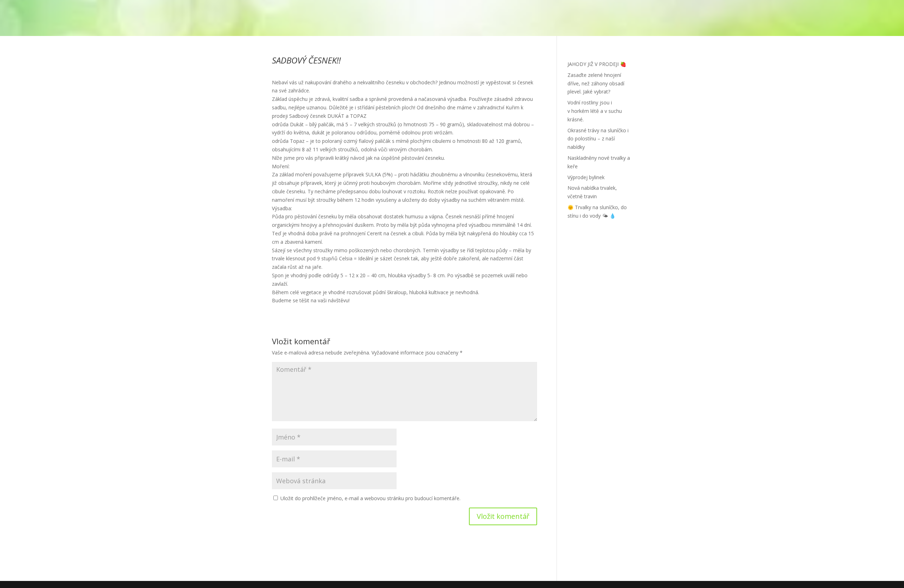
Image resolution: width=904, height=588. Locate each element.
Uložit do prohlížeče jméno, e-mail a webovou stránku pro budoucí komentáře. (370, 498)
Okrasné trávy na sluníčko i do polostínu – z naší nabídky (598, 139)
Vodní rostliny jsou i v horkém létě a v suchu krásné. (594, 111)
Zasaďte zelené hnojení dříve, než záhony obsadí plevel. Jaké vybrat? (595, 83)
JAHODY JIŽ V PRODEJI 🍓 (596, 64)
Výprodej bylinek (586, 177)
